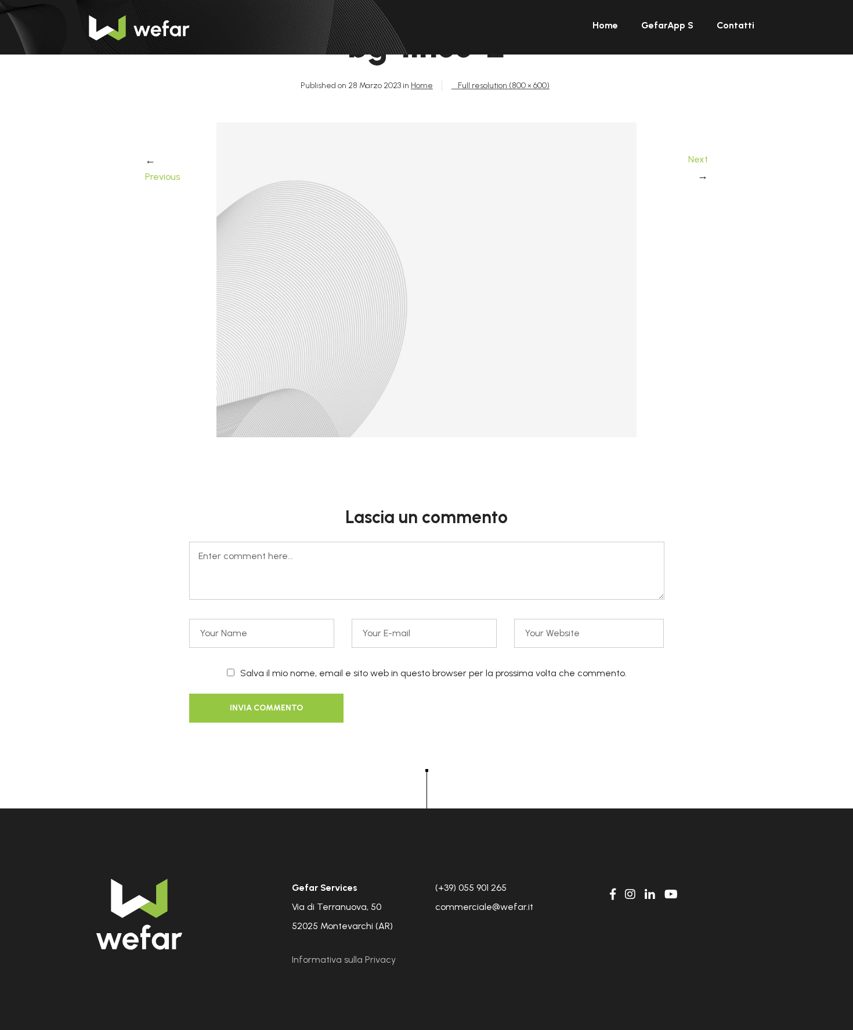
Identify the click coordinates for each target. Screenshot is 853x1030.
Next (698, 159)
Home (422, 85)
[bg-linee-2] (426, 434)
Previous (162, 176)
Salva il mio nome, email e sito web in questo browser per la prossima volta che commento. (433, 673)
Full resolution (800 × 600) (504, 85)
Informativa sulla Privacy (344, 959)
